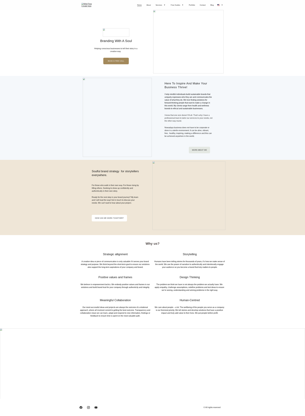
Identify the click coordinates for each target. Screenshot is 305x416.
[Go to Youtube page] (96, 407)
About (148, 5)
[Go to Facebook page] (81, 407)
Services (159, 5)
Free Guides (175, 5)
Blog (212, 5)
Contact (203, 5)
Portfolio (192, 5)
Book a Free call (116, 61)
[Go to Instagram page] (88, 407)
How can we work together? (109, 218)
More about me (199, 150)
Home (139, 5)
